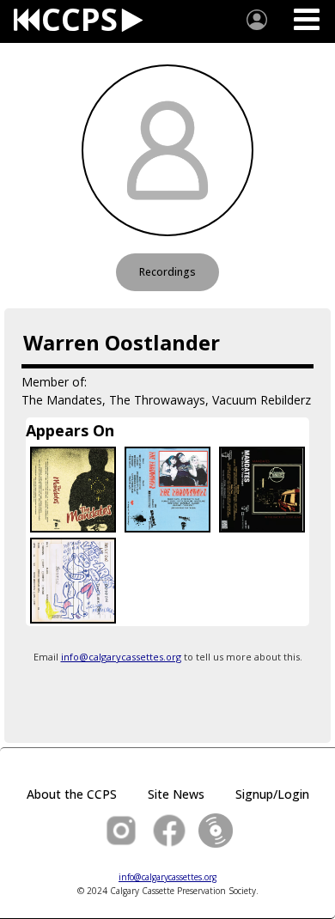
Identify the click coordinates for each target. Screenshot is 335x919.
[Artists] (257, 19)
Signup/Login (272, 794)
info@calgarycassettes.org (121, 656)
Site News (176, 794)
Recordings (167, 272)
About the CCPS (72, 794)
